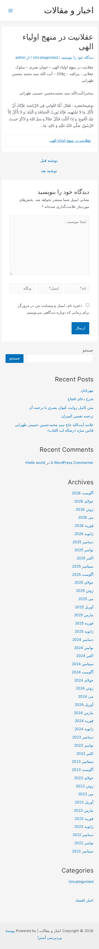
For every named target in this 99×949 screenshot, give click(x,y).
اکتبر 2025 (85, 558)
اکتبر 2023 (84, 753)
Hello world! (35, 462)
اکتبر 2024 (84, 656)
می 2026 (85, 517)
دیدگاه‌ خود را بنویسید (77, 57)
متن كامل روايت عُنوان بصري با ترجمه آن (61, 407)
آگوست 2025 (82, 574)
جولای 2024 (83, 680)
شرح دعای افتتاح (80, 399)
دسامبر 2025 (83, 542)
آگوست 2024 (82, 672)
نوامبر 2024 (83, 648)
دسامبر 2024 (82, 639)
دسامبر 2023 (82, 737)
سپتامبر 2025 (82, 566)
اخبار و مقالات (69, 10)
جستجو (88, 350)
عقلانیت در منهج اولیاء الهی (70, 140)
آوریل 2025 (84, 607)
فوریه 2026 (84, 525)
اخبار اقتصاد (84, 900)
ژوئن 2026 (84, 509)
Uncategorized (45, 57)
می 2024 (85, 696)
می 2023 (85, 794)
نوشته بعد (49, 171)
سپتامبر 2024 (82, 664)
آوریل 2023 (84, 802)
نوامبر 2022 (83, 843)
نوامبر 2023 (83, 745)
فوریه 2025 (84, 623)
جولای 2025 (83, 582)
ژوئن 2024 (84, 688)
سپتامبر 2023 (82, 761)
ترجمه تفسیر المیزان (77, 416)
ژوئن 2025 (84, 590)
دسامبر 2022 (83, 835)
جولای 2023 (83, 778)
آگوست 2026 (82, 493)
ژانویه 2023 (83, 826)
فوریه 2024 (84, 721)
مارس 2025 (83, 615)
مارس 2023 (83, 810)
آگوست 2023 (82, 770)
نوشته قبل (49, 161)
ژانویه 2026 (83, 534)
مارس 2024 (83, 713)
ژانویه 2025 (84, 631)
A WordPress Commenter (72, 462)
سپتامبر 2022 (82, 851)
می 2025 (85, 599)
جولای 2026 (83, 501)
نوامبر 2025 (83, 550)
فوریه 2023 (84, 818)
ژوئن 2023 (84, 786)
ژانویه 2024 (83, 729)
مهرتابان (87, 390)
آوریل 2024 (84, 704)
